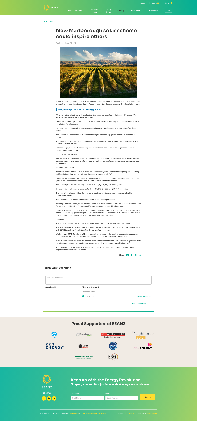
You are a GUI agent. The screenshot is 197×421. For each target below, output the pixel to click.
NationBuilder (151, 413)
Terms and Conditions (88, 413)
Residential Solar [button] (75, 11)
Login (154, 3)
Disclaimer (103, 413)
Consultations (137, 11)
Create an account (144, 296)
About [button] (142, 3)
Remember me (89, 296)
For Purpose (129, 413)
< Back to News (48, 21)
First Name (75, 393)
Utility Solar (108, 11)
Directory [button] (153, 11)
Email (107, 393)
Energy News (93, 109)
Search (167, 3)
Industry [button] (120, 11)
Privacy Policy (73, 413)
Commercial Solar (94, 11)
